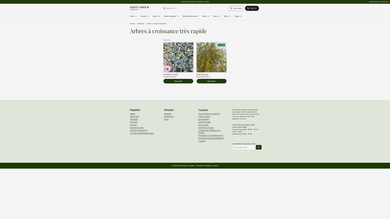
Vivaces (133, 125)
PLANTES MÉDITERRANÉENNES (142, 133)
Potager (133, 122)
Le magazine (203, 119)
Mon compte (238, 8)
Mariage (167, 114)
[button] (252, 8)
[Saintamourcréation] (139, 8)
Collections (140, 23)
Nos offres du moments (209, 114)
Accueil (132, 23)
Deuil (166, 119)
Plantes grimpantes (138, 130)
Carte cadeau (204, 117)
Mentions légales (206, 128)
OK (258, 147)
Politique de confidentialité (210, 135)
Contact (202, 141)
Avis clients (203, 125)
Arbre (132, 114)
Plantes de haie (137, 128)
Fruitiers (134, 119)
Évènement (169, 117)
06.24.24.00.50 (384, 2)
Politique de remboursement (211, 138)
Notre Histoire (204, 122)
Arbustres (134, 117)
